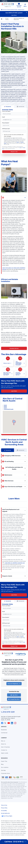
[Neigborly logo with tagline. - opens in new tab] (21, 654)
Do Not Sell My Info (5, 813)
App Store (15, 695)
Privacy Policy (4, 807)
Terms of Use (4, 805)
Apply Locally (4, 753)
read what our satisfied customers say (15, 562)
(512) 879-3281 (9, 712)
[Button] (14, 197)
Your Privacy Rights (7, 816)
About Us (3, 744)
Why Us (3, 741)
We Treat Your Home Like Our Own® (7, 373)
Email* (3, 117)
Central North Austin (8, 409)
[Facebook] (2, 723)
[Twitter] (5, 723)
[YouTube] (9, 723)
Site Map (3, 770)
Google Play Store (15, 699)
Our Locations (4, 767)
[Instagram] (15, 723)
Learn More (14, 391)
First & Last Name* (6, 111)
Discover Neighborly (13, 683)
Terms (18, 142)
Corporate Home (5, 773)
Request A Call (14, 151)
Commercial (21, 106)
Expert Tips (4, 761)
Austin (5, 405)
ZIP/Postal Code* (6, 128)
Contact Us (4, 750)
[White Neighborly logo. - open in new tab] (4, 1)
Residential (8, 106)
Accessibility (4, 810)
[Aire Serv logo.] (7, 654)
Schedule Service (19, 6)
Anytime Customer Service (18, 373)
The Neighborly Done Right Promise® (18, 363)
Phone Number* (5, 122)
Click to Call (6, 363)
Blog (2, 764)
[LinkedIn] (12, 723)
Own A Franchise (5, 747)
